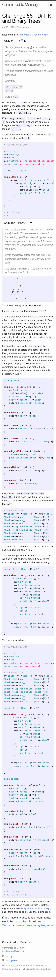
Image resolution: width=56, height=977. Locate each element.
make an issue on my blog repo (34, 925)
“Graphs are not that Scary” (35, 908)
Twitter (6, 925)
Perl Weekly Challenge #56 (33, 34)
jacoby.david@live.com (13, 951)
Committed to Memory (20, 4)
